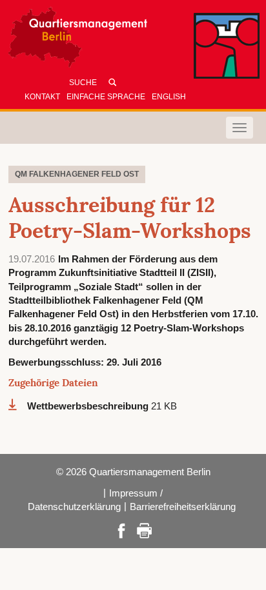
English (169, 96)
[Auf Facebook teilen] (121, 529)
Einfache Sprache (105, 96)
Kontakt (42, 96)
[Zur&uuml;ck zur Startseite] (125, 40)
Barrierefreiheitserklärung (183, 506)
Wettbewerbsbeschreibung (89, 405)
